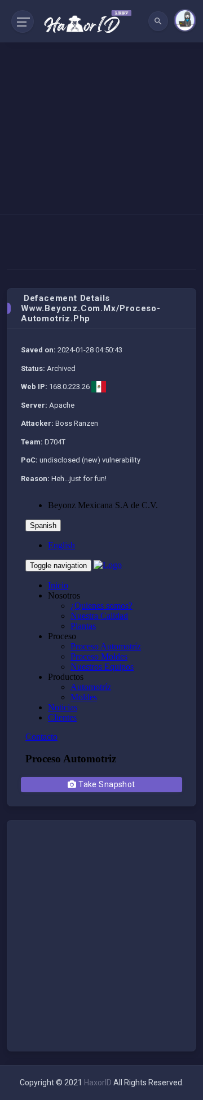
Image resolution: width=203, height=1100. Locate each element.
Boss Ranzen (76, 423)
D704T (55, 442)
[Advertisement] (101, 107)
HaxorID (98, 1082)
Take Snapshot (106, 784)
